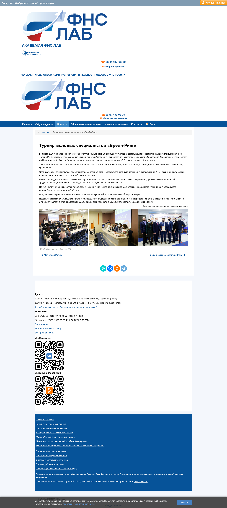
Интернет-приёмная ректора (49, 328)
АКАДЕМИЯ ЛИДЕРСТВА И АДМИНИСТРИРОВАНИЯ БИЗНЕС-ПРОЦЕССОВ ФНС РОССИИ (73, 75)
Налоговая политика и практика (51, 428)
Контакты (136, 124)
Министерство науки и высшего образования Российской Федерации (70, 445)
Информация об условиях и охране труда (56, 468)
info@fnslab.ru (141, 481)
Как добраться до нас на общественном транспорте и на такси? (66, 307)
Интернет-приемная (114, 66)
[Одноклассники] (117, 268)
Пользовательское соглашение (51, 451)
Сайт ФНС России (45, 419)
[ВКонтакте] (110, 268)
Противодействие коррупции (50, 464)
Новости (62, 124)
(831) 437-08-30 (115, 62)
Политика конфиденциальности (51, 455)
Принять (184, 502)
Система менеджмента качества (52, 459)
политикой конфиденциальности (79, 503)
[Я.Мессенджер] (103, 268)
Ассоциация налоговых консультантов (54, 432)
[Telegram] (124, 268)
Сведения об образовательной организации (28, 3)
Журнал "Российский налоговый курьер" (55, 436)
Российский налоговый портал (51, 423)
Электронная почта (44, 332)
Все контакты (41, 324)
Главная (27, 124)
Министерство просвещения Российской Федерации (61, 441)
